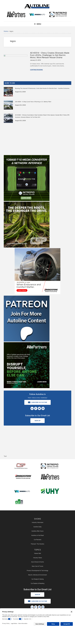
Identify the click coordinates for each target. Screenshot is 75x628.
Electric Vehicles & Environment (37, 575)
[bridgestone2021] (23, 477)
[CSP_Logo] (23, 466)
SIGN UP (37, 421)
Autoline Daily (37, 526)
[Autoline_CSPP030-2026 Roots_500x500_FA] (26, 247)
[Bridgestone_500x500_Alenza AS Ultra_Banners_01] (37, 293)
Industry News (37, 557)
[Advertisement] (37, 138)
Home (6, 31)
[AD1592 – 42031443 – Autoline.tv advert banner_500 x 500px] (26, 387)
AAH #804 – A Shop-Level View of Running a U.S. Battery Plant (33, 101)
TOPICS (37, 550)
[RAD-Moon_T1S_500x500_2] (26, 200)
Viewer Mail (37, 553)
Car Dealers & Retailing (37, 583)
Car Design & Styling (37, 579)
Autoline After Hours (37, 531)
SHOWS (37, 519)
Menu (39, 24)
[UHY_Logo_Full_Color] (50, 491)
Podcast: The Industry (37, 544)
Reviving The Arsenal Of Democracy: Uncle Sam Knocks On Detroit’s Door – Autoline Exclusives (42, 88)
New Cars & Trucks (37, 566)
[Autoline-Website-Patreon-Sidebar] (26, 341)
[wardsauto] (37, 15)
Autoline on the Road (37, 535)
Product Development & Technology (37, 570)
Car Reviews (37, 539)
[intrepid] (58, 15)
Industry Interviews (37, 522)
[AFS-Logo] (23, 502)
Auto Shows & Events (37, 562)
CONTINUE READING (36, 69)
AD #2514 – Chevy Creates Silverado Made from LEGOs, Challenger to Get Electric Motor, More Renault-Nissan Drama (49, 55)
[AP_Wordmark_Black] (16, 15)
